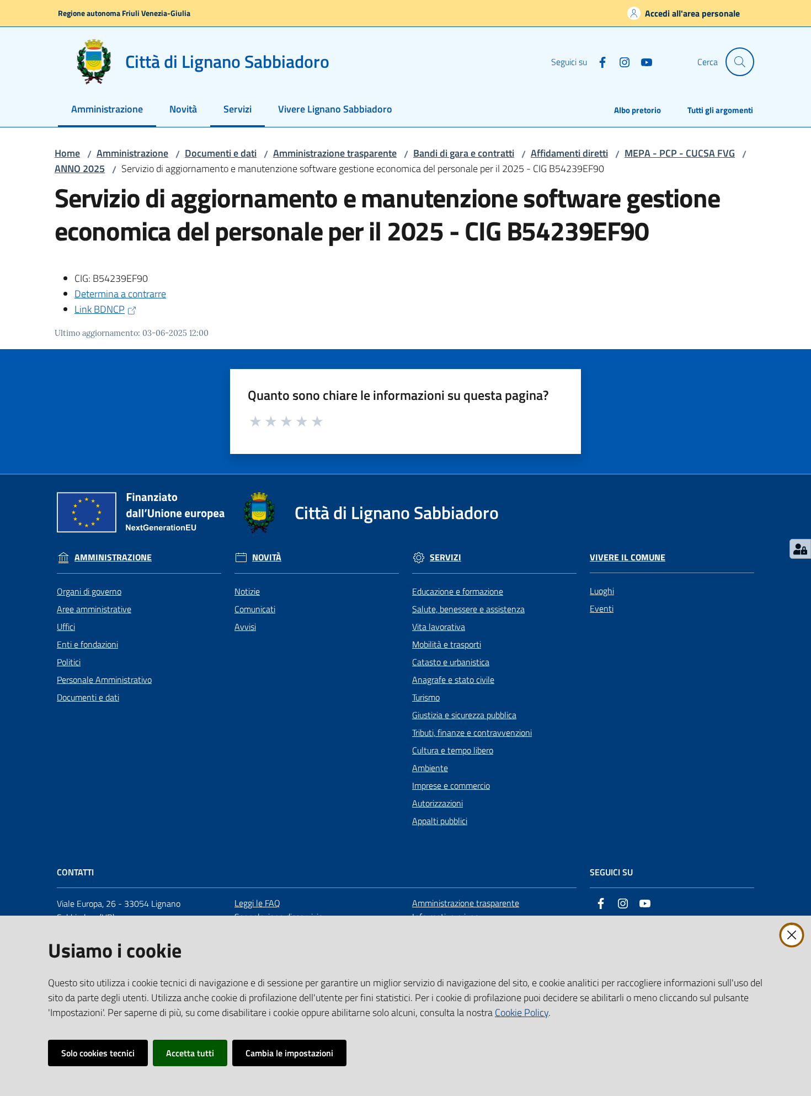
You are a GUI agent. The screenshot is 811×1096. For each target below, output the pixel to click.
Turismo (426, 697)
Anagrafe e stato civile (453, 679)
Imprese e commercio (451, 785)
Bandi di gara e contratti (463, 153)
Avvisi (245, 626)
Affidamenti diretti (569, 153)
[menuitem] (107, 110)
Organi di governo (89, 591)
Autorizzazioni (437, 803)
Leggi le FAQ (257, 903)
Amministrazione (132, 153)
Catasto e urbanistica (450, 662)
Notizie (247, 591)
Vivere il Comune (627, 557)
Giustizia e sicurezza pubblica (464, 714)
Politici (69, 662)
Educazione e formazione (457, 591)
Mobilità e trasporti (446, 644)
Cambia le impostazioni (289, 1053)
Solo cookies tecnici (98, 1053)
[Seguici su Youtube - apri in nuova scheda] (642, 61)
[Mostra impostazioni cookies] (800, 549)
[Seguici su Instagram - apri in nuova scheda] (620, 61)
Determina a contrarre (120, 293)
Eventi (601, 608)
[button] (740, 62)
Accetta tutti (190, 1053)
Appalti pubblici (439, 820)
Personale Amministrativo (104, 679)
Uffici (66, 626)
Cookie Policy (521, 1012)
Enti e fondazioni (87, 644)
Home (67, 153)
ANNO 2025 (80, 168)
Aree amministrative (94, 609)
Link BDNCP (99, 309)
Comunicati (254, 609)
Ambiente (430, 767)
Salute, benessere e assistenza (468, 609)
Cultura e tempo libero (452, 750)
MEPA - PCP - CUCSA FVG (680, 153)
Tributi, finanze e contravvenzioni (472, 732)
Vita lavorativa (438, 626)
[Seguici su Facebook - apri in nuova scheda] (598, 61)
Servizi (445, 557)
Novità (266, 557)
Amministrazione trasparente (335, 153)
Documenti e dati (221, 153)
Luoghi (602, 590)
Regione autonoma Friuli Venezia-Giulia (124, 13)
